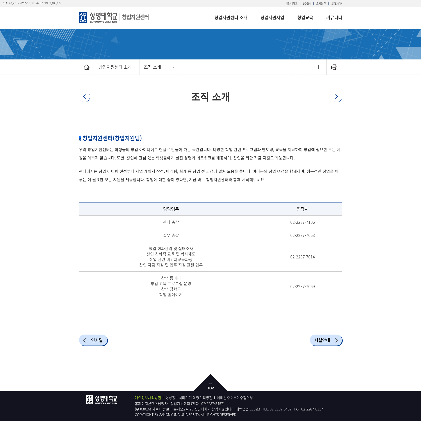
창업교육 (305, 17)
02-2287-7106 (302, 222)
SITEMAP (336, 3)
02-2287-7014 (302, 257)
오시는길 (321, 3)
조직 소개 (152, 67)
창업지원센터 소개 (230, 17)
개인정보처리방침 (148, 397)
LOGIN (307, 3)
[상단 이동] (210, 383)
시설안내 (322, 340)
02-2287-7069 (302, 286)
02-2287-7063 (302, 235)
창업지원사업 (272, 17)
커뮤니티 (334, 17)
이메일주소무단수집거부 (235, 397)
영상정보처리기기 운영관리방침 (189, 397)
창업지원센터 (135, 17)
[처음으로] (86, 67)
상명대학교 (291, 3)
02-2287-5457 (212, 403)
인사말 (97, 340)
